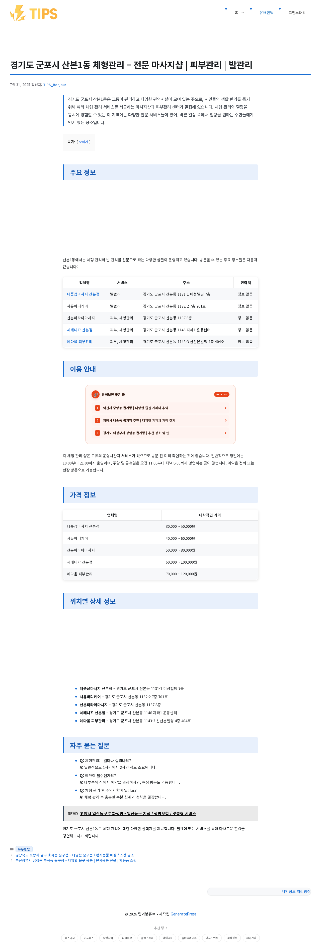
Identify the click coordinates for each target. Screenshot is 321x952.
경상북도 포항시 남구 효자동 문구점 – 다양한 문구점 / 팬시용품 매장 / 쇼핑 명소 (75, 854)
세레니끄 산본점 (80, 329)
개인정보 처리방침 (296, 891)
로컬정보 (232, 938)
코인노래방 (297, 12)
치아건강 (251, 938)
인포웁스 (89, 938)
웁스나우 (70, 938)
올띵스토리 (147, 938)
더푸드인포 (212, 938)
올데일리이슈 (189, 938)
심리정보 (127, 938)
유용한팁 (267, 12)
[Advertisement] (160, 219)
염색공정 (168, 938)
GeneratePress (183, 913)
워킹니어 (108, 938)
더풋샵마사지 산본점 (83, 294)
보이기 (83, 141)
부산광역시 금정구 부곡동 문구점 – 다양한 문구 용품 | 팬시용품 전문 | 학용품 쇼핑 (76, 860)
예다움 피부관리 (80, 341)
